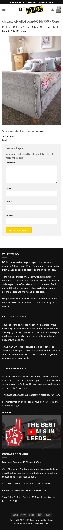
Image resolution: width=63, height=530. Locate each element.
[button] (4, 9)
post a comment (38, 131)
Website (9, 215)
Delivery (6, 328)
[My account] (52, 9)
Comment (11, 162)
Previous (8, 135)
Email (9, 201)
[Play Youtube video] (31, 432)
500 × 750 (36, 27)
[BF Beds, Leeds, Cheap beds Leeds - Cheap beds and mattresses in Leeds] (31, 9)
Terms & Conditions (44, 520)
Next (6, 139)
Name (9, 188)
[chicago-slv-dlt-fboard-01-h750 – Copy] (31, 80)
